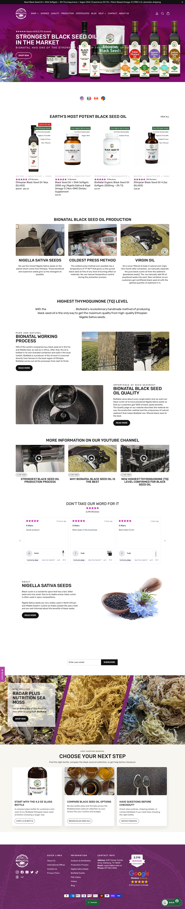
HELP (101, 13)
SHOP (34, 13)
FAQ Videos (76, 877)
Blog (73, 885)
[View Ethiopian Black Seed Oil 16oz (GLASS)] (63, 553)
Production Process (79, 865)
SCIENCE (45, 13)
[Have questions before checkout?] (142, 781)
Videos (74, 881)
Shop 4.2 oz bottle (24, 821)
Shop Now (23, 55)
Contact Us (52, 869)
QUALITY (55, 13)
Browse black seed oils (79, 821)
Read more (24, 368)
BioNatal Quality (78, 873)
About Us (51, 861)
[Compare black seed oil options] (90, 781)
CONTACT (112, 13)
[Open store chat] (171, 902)
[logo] (21, 13)
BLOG (94, 13)
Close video (21, 475)
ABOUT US (124, 13)
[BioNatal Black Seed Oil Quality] (59, 404)
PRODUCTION (67, 13)
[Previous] (20, 541)
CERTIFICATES (82, 13)
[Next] (165, 541)
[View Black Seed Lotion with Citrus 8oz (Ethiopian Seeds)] (156, 553)
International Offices (56, 865)
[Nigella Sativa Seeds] (131, 599)
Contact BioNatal (129, 821)
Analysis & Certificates (81, 861)
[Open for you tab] (177, 901)
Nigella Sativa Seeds (79, 869)
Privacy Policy (53, 873)
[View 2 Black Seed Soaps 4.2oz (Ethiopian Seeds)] (109, 553)
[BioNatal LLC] (29, 861)
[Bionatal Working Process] (125, 351)
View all (164, 116)
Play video (40, 458)
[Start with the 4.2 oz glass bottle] (37, 781)
